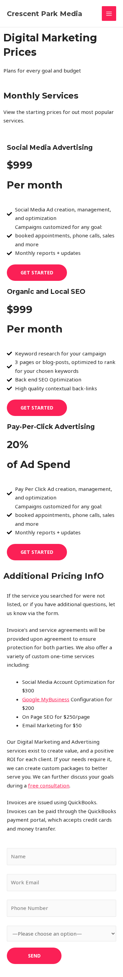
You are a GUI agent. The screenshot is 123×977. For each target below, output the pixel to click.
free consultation (48, 785)
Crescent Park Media (44, 14)
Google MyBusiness (45, 699)
